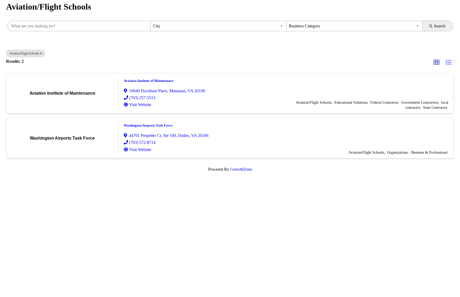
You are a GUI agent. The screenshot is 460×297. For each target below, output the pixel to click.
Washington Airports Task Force (148, 125)
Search (439, 26)
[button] (436, 62)
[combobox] (219, 26)
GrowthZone (241, 169)
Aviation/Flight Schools (24, 53)
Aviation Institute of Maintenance (149, 81)
